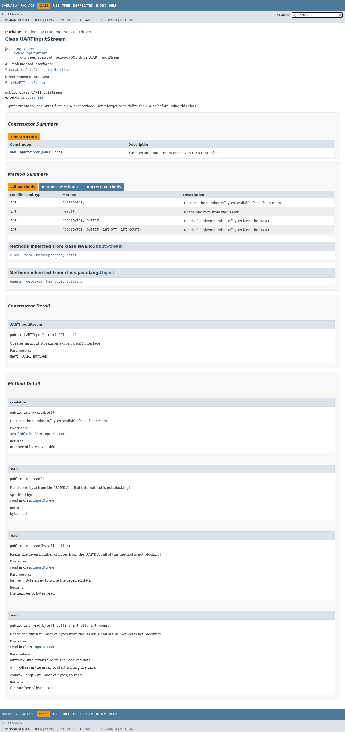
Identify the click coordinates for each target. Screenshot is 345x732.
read (66, 211)
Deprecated (83, 5)
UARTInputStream (25, 152)
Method (67, 20)
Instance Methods (60, 187)
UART (46, 152)
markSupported (49, 255)
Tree (66, 5)
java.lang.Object (19, 49)
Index (101, 5)
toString (74, 281)
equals (16, 281)
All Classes (12, 14)
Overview (10, 5)
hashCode (54, 281)
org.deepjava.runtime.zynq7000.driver (56, 32)
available (71, 202)
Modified (62, 70)
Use (56, 5)
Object (107, 272)
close (15, 255)
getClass (34, 281)
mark (28, 255)
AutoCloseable (38, 70)
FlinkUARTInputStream (25, 83)
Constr (51, 20)
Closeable (14, 70)
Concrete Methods (102, 187)
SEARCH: (283, 15)
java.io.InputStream (30, 53)
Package (28, 5)
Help (113, 5)
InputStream (32, 97)
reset (71, 255)
